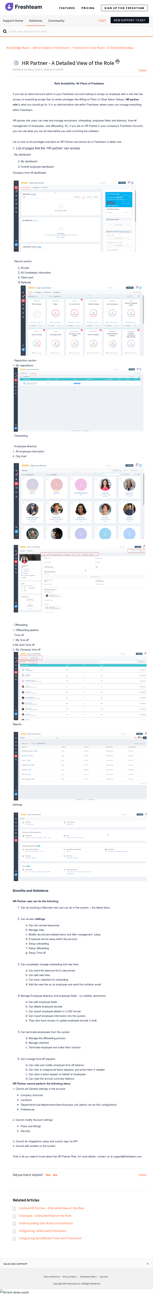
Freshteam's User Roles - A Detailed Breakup (103, 48)
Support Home (13, 20)
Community (56, 20)
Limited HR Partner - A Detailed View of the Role (51, 1208)
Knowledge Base (17, 48)
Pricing (88, 8)
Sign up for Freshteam (124, 8)
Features (67, 8)
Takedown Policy (88, 1276)
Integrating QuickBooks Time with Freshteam (50, 1238)
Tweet (142, 70)
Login (102, 20)
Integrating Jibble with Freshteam (42, 1231)
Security (104, 1276)
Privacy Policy (70, 1276)
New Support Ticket (130, 20)
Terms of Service (51, 1276)
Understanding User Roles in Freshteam (46, 1223)
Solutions (35, 20)
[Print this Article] (117, 61)
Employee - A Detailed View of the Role (45, 1216)
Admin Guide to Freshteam (51, 48)
